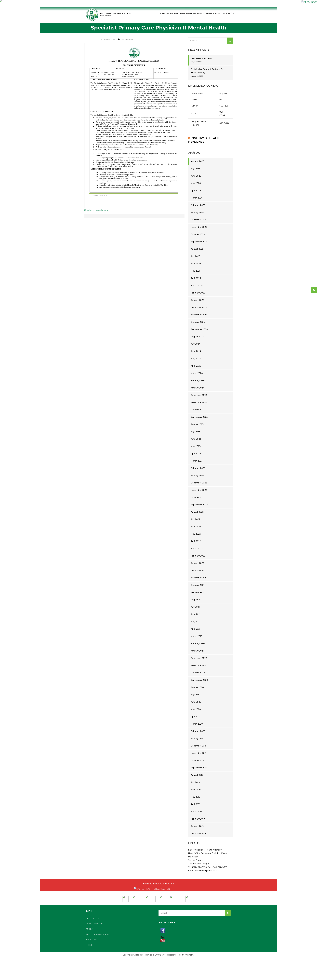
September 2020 (199, 680)
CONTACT (225, 13)
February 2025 (198, 293)
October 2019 (197, 760)
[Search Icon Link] (232, 12)
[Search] (230, 41)
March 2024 (197, 373)
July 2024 (195, 344)
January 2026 (197, 212)
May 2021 (195, 621)
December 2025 (199, 220)
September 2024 (199, 329)
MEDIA (199, 13)
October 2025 (198, 234)
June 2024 (196, 351)
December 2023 (199, 395)
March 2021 (196, 636)
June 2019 (195, 789)
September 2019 (199, 768)
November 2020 (199, 665)
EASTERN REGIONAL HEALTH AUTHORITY (117, 13)
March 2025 (196, 285)
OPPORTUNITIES (212, 13)
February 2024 (198, 380)
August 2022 (197, 512)
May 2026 (196, 183)
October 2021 (197, 585)
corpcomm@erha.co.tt (206, 870)
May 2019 (195, 797)
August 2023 (197, 424)
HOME (162, 13)
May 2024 (196, 358)
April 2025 (196, 278)
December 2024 (199, 307)
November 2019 (199, 753)
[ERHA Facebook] (194, 930)
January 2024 (197, 388)
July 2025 (195, 256)
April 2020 (196, 716)
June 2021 (195, 614)
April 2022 (196, 541)
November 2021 (199, 578)
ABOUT (169, 13)
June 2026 (196, 176)
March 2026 (197, 198)
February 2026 (198, 205)
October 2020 (198, 673)
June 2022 (196, 526)
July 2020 (195, 694)
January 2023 (197, 475)
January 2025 (197, 300)
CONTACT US (92, 918)
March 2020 (197, 724)
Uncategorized (127, 39)
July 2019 (195, 782)
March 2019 (196, 811)
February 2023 (198, 468)
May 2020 (196, 709)
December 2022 (199, 483)
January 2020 (197, 738)
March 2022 (197, 548)
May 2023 (196, 446)
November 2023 (199, 402)
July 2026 (195, 168)
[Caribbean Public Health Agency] (163, 898)
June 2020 (196, 702)
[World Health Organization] (137, 898)
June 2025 (196, 263)
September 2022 (199, 505)
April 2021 (195, 629)
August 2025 (197, 249)
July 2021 (195, 607)
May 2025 (195, 271)
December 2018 (199, 833)
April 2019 (195, 804)
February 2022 (198, 556)
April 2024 (196, 366)
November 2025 (199, 227)
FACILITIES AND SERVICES (184, 13)
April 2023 (196, 453)
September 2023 (199, 417)
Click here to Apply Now (96, 210)
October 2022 (198, 497)
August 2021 (197, 600)
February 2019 (198, 819)
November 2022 (199, 490)
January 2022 (197, 563)
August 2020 (197, 687)
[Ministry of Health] (125, 898)
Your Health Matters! (201, 58)
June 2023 (196, 439)
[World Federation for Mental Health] (190, 898)
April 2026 (196, 190)
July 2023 (195, 431)
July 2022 (195, 519)
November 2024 (199, 315)
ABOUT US (91, 940)
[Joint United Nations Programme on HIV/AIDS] (175, 898)
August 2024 (197, 336)
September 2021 (199, 592)
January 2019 (197, 826)
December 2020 (199, 658)
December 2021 (198, 570)
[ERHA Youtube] (194, 939)
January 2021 (197, 651)
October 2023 (198, 410)
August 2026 (197, 161)
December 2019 (198, 746)
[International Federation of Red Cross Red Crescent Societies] (150, 898)
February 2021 (198, 643)
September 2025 (199, 241)
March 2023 (197, 461)
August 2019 (197, 775)
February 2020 (198, 731)
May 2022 (196, 534)
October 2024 (198, 322)
